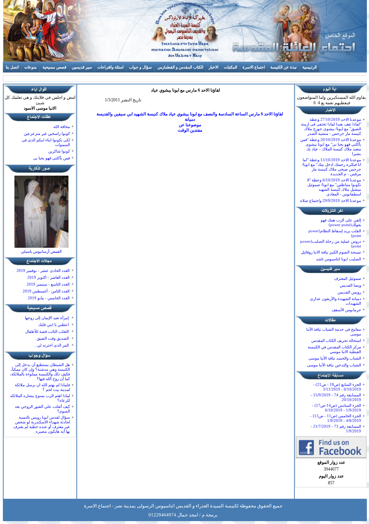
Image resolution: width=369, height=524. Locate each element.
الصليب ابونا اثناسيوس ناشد (338, 259)
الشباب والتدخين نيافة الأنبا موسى (334, 365)
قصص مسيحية (54, 67)
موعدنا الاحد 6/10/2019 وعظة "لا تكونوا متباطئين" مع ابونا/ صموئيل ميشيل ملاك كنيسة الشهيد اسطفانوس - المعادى (334, 187)
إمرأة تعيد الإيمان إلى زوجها (47, 318)
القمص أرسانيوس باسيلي (41, 251)
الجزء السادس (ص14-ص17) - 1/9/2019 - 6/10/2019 (336, 407)
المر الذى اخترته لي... (51, 345)
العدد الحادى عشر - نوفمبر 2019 (43, 270)
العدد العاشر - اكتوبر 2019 (48, 277)
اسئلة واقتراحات (110, 67)
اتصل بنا (12, 67)
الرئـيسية (309, 67)
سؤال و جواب (140, 67)
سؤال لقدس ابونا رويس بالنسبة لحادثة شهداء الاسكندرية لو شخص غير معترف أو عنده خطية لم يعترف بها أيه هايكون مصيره (41, 424)
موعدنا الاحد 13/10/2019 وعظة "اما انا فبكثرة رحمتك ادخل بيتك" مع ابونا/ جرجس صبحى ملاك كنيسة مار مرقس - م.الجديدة (331, 167)
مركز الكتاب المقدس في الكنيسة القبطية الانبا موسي (334, 349)
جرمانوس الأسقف (346, 310)
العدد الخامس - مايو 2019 (49, 298)
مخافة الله (61, 126)
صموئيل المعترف (347, 278)
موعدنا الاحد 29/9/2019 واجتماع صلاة (330, 200)
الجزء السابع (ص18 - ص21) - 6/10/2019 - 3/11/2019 (337, 386)
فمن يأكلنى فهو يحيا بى (51, 158)
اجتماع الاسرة (254, 67)
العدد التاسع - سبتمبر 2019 (48, 284)
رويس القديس (349, 292)
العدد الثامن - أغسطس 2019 (46, 291)
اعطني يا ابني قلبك (53, 324)
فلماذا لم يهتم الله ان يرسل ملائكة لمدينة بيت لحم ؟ (42, 387)
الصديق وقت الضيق (53, 338)
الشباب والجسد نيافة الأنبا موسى (334, 358)
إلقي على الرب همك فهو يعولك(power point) (341, 222)
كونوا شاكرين (59, 151)
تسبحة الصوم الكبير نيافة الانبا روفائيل (331, 252)
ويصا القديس (350, 285)
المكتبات (230, 67)
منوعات (30, 67)
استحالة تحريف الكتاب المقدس (336, 340)
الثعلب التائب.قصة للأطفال (47, 331)
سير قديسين (82, 67)
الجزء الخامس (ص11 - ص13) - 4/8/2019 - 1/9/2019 (335, 418)
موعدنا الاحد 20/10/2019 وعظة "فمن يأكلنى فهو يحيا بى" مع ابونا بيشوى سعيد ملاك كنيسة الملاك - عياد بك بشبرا (330, 146)
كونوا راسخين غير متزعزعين (47, 133)
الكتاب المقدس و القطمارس (180, 67)
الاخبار (213, 67)
